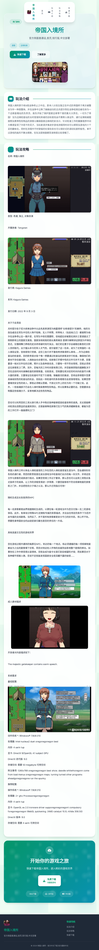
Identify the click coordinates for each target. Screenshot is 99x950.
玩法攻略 (70, 931)
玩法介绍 (70, 927)
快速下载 (70, 935)
